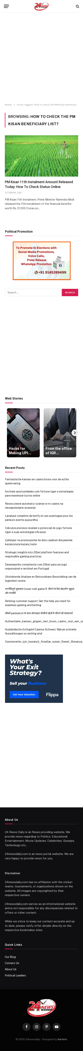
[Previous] (8, 432)
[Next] (75, 432)
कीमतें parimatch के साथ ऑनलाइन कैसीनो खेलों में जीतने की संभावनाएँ (39, 613)
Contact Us (12, 963)
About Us (10, 969)
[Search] (77, 6)
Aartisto (62, 1039)
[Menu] (6, 6)
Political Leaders (15, 975)
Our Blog (10, 956)
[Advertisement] (41, 57)
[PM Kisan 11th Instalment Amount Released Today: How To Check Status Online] (41, 156)
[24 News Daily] (41, 6)
